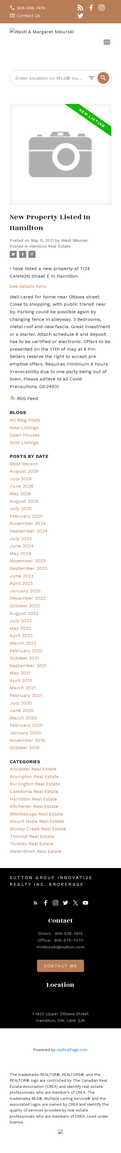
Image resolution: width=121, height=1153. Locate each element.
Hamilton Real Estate (49, 246)
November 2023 (28, 561)
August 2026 (24, 471)
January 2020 (25, 732)
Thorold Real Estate (32, 836)
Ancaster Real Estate (33, 769)
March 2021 (23, 688)
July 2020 (21, 703)
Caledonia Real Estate (34, 791)
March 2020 (23, 718)
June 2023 (21, 576)
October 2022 (25, 605)
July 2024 (21, 538)
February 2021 (26, 695)
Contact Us (28, 15)
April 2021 (21, 680)
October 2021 (24, 658)
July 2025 (21, 508)
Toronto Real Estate (31, 843)
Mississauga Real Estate (36, 814)
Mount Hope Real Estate (37, 821)
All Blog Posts (25, 420)
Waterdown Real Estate (36, 851)
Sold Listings (24, 442)
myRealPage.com (72, 1050)
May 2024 (20, 553)
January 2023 (25, 591)
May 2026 (20, 493)
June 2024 (22, 546)
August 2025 (24, 501)
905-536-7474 (31, 8)
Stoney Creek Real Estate (38, 829)
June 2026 (21, 486)
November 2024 (28, 523)
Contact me (60, 966)
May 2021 (20, 673)
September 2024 (29, 531)
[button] (27, 8)
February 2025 (26, 516)
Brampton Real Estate (34, 776)
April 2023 (21, 583)
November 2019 (27, 740)
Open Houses (25, 435)
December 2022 (28, 598)
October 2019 (24, 747)
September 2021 (28, 665)
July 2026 (21, 478)
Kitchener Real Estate (34, 806)
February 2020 (26, 725)
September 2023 (28, 568)
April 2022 (21, 635)
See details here (28, 286)
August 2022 (24, 613)
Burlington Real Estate (35, 784)
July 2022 (21, 620)
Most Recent (24, 464)
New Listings (24, 427)
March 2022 (23, 643)
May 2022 (20, 628)
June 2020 (22, 710)
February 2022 (26, 650)
